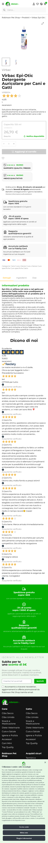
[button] (45, 762)
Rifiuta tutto (24, 833)
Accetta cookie (24, 827)
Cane (13, 266)
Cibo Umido (8, 717)
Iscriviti (40, 681)
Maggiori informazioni (24, 838)
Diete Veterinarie (11, 727)
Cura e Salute (20, 266)
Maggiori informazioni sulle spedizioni (19, 194)
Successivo (18, 373)
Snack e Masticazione (9, 722)
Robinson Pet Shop (9, 754)
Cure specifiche (16, 268)
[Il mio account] (34, 4)
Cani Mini (7, 743)
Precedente (7, 373)
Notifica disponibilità (35, 136)
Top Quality (8, 747)
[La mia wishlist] (37, 4)
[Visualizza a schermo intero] (42, 23)
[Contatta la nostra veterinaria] (41, 4)
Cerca (4, 9)
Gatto (25, 268)
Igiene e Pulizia (10, 735)
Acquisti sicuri (33, 753)
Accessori (7, 739)
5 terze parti (11, 770)
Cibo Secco (7, 713)
